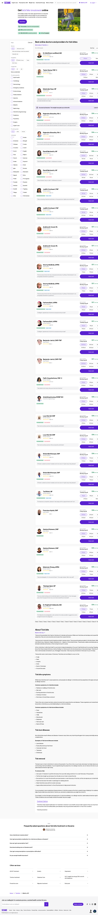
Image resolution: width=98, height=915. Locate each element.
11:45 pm (87, 77)
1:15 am (92, 158)
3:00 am (92, 196)
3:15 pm (84, 93)
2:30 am (84, 196)
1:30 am (92, 193)
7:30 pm (92, 272)
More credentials (15, 71)
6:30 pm (84, 404)
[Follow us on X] (90, 904)
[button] (49, 835)
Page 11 (80, 621)
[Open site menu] (2, 3)
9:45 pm (92, 120)
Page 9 (71, 621)
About (10, 910)
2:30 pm (92, 514)
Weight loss (32, 2)
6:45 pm (84, 234)
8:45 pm (84, 117)
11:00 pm (84, 74)
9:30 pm (84, 120)
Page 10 (76, 621)
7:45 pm (92, 461)
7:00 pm (92, 234)
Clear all (30, 42)
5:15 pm (87, 58)
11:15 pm (92, 74)
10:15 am (92, 344)
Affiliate (56, 910)
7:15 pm (84, 272)
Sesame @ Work (50, 910)
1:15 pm (92, 306)
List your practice (42, 910)
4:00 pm (84, 96)
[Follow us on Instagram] (92, 904)
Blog (22, 910)
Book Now (22, 21)
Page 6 (58, 621)
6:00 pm (84, 231)
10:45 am (84, 347)
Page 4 (50, 621)
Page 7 (62, 621)
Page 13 (89, 621)
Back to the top (39, 632)
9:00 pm (92, 117)
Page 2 (41, 621)
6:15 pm (92, 231)
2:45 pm (87, 498)
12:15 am (84, 155)
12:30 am (92, 155)
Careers (18, 910)
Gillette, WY (84, 2)
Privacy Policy (34, 910)
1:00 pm (84, 306)
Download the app (40, 2)
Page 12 (85, 621)
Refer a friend (49, 2)
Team (14, 910)
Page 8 (67, 621)
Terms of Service (27, 910)
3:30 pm (92, 93)
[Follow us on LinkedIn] (95, 904)
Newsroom (66, 910)
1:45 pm (84, 309)
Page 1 (37, 621)
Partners (61, 910)
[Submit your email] (46, 904)
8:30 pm (84, 593)
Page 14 (94, 621)
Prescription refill (23, 2)
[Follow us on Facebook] (87, 904)
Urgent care (15, 2)
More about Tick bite (41, 45)
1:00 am (84, 158)
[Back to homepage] (7, 3)
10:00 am (84, 344)
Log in (93, 2)
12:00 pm (92, 347)
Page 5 (54, 621)
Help (70, 910)
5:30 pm (92, 401)
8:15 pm (92, 612)
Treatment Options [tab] (42, 801)
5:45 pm (92, 420)
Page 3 (45, 621)
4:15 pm (92, 96)
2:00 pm (92, 309)
